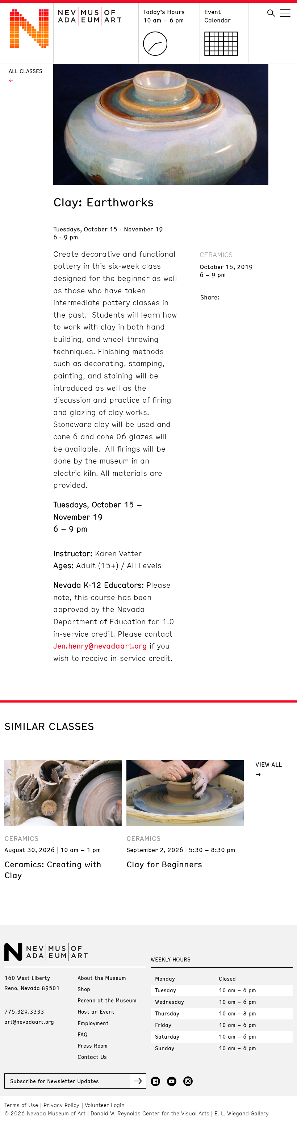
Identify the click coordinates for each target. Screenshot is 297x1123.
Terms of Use (21, 1105)
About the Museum (102, 978)
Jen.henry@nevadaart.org (100, 646)
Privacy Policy (61, 1105)
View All (268, 764)
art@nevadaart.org (29, 1021)
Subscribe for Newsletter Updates (54, 1081)
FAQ (83, 1034)
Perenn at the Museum (107, 1000)
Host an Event (96, 1011)
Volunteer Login (105, 1105)
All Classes (25, 71)
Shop (84, 989)
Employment (93, 1023)
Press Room (93, 1045)
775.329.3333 (24, 1011)
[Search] (271, 13)
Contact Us (92, 1056)
